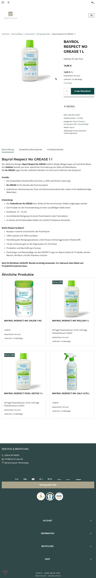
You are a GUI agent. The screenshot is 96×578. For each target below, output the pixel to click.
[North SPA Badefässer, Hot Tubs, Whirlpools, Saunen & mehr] (10, 15)
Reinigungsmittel (43, 34)
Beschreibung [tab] (8, 149)
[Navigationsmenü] (91, 15)
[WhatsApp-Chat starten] (3, 3)
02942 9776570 (12, 455)
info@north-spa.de (14, 459)
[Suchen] (8, 2)
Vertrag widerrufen (48, 485)
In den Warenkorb (82, 91)
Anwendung (29, 34)
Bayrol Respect (79, 121)
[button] (5, 573)
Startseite (5, 34)
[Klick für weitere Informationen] (50, 496)
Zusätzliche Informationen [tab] (30, 149)
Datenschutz (54, 576)
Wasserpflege (17, 34)
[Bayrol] (69, 111)
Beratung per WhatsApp (16, 463)
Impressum (40, 576)
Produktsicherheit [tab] (55, 149)
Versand (77, 76)
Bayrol (72, 127)
